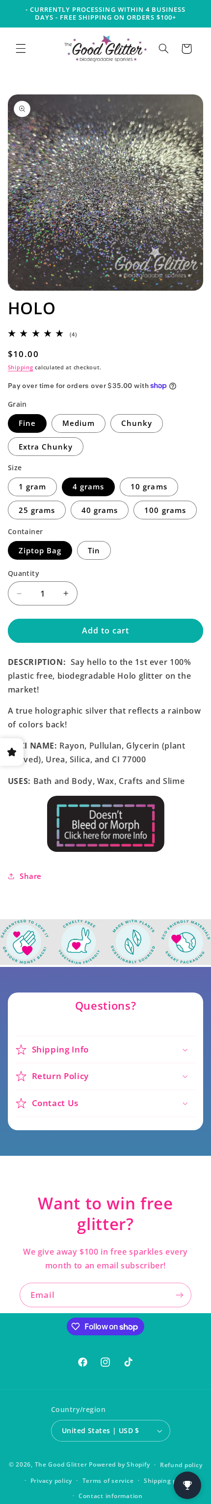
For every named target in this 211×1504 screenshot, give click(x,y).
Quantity (23, 573)
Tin (94, 550)
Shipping (20, 367)
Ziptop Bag (40, 550)
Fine (27, 423)
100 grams (164, 510)
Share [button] (31, 876)
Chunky (136, 423)
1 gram (32, 486)
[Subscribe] (179, 1295)
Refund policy (181, 1465)
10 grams (149, 486)
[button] (20, 48)
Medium (78, 423)
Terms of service (108, 1480)
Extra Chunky (46, 446)
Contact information (111, 1496)
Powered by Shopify (119, 1464)
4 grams (88, 486)
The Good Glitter (61, 1464)
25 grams (37, 510)
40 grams (99, 510)
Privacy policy (51, 1480)
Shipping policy (167, 1480)
